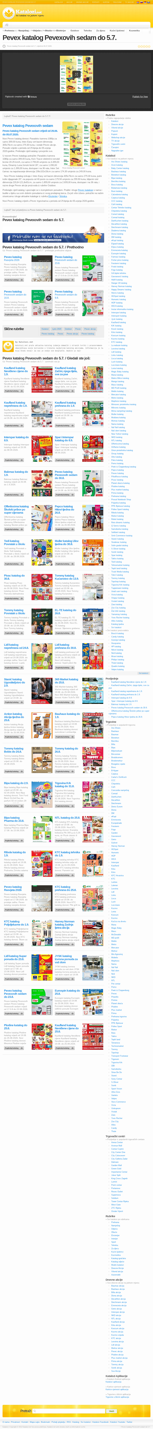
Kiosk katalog (117, 329)
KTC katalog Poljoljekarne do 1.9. (16, 923)
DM (112, 813)
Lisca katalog (117, 358)
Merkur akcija (117, 1348)
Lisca (113, 898)
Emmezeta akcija (118, 1305)
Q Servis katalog (118, 526)
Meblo (114, 941)
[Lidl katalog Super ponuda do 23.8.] (14, 978)
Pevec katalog (48, 334)
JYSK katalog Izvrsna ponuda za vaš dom (66, 959)
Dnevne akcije (117, 124)
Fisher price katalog (119, 260)
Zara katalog (116, 604)
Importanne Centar (119, 1172)
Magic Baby (116, 928)
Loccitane (115, 905)
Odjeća (36, 30)
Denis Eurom (117, 807)
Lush (113, 902)
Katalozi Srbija (145, 2)
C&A (113, 787)
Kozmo (114, 908)
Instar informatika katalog (122, 309)
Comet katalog (117, 214)
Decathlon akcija (118, 1299)
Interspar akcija (118, 1312)
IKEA (113, 859)
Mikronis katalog (118, 408)
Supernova (116, 1195)
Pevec (78, 329)
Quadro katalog (117, 666)
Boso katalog (117, 185)
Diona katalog (117, 234)
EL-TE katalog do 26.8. (65, 612)
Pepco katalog (117, 470)
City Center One (118, 1152)
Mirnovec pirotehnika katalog (123, 404)
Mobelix (114, 957)
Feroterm (115, 826)
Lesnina (114, 889)
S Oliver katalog (118, 549)
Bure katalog (116, 191)
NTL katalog (116, 440)
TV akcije (129, 2)
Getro (113, 839)
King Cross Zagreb (119, 1178)
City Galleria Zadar (119, 1159)
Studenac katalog (118, 542)
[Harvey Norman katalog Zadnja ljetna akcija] (65, 943)
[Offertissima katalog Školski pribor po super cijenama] (14, 528)
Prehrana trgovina (119, 1016)
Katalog (75, 1422)
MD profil (115, 938)
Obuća (48, 30)
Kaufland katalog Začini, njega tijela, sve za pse (66, 371)
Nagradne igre (117, 151)
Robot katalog (117, 519)
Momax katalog (118, 421)
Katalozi (59, 2)
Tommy (114, 1049)
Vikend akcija (117, 1271)
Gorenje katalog (118, 640)
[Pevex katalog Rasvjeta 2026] (14, 279)
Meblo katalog (117, 391)
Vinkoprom (116, 1108)
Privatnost (15, 1422)
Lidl (112, 892)
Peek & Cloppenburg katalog (123, 467)
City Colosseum (118, 1155)
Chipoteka (115, 784)
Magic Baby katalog (119, 371)
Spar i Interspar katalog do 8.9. (64, 439)
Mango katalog (117, 381)
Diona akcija (116, 1296)
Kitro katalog (116, 332)
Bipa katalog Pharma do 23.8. (14, 819)
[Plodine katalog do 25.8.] (14, 1047)
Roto (113, 1033)
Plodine (114, 1007)
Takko (114, 1036)
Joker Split (116, 1175)
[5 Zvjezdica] (149, 46)
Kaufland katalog (118, 322)
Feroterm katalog (118, 263)
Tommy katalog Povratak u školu (14, 612)
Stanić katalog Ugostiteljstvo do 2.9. (14, 682)
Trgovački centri (118, 144)
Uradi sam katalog (119, 591)
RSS (69, 1422)
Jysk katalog (116, 319)
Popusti (95, 2)
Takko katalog (117, 558)
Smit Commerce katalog (121, 535)
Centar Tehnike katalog (121, 207)
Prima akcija (116, 1361)
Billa (113, 744)
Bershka (114, 741)
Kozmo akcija (117, 1332)
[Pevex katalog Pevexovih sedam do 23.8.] (65, 279)
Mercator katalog (118, 394)
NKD (113, 977)
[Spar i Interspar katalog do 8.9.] (65, 459)
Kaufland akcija (118, 1322)
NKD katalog (116, 437)
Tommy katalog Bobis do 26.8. (13, 750)
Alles (113, 1125)
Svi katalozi (116, 627)
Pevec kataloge (85, 190)
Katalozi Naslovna (7, 25)
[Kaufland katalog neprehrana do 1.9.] (14, 424)
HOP (113, 856)
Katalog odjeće (117, 1262)
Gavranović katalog (119, 276)
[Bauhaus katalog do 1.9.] (65, 736)
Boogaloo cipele (118, 764)
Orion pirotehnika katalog (122, 450)
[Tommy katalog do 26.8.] (65, 770)
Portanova (115, 1188)
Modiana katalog (118, 417)
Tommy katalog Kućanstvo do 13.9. (67, 577)
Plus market (116, 1010)
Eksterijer (61, 30)
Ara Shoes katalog (119, 162)
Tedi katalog (116, 562)
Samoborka (116, 1069)
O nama (6, 1422)
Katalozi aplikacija (113, 1382)
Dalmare (114, 1162)
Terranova (115, 1043)
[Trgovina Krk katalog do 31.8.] (65, 805)
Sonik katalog (117, 552)
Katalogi (141, 2)
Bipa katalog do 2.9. (16, 783)
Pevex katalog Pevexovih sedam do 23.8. (15, 993)
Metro (113, 944)
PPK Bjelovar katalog (120, 506)
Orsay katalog (117, 453)
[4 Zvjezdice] (146, 46)
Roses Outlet (117, 1191)
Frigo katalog (117, 270)
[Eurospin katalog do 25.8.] (65, 1012)
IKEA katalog (117, 306)
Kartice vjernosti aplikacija (117, 1389)
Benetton (115, 738)
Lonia (113, 911)
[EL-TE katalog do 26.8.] (65, 632)
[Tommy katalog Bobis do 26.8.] (14, 770)
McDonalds (116, 934)
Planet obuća (117, 1003)
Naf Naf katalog (118, 427)
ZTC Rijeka (116, 1208)
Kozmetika (134, 30)
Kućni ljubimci (117, 30)
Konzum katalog (118, 335)
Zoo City (115, 1121)
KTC (113, 879)
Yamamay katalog (119, 614)
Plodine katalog (118, 486)
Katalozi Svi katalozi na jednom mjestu (23, 13)
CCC (113, 780)
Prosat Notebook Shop (121, 499)
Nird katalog (116, 653)
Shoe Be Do (116, 1072)
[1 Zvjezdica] (139, 46)
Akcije (69, 2)
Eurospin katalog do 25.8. (67, 992)
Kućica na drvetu (118, 921)
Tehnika (88, 30)
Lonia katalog (117, 368)
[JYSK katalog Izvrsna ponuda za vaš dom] (65, 978)
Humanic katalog (118, 299)
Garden (114, 833)
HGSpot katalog (118, 296)
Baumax (114, 734)
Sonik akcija (116, 1368)
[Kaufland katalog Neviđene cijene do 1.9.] (14, 390)
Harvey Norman (118, 846)
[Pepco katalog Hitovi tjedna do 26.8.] (65, 528)
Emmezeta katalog (119, 250)
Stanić (114, 1075)
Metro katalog (117, 398)
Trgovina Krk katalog (120, 585)
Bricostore (115, 754)
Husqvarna (116, 643)
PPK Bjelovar (117, 1023)
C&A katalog (116, 204)
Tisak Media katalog (120, 572)
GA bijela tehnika (118, 273)
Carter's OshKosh (119, 777)
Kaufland (115, 866)
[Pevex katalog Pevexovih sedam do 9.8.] (65, 313)
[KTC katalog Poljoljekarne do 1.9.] (14, 943)
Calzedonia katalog (119, 194)
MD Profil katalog (118, 388)
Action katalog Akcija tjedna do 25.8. (14, 717)
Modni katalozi (117, 1265)
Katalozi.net (26, 342)
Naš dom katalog (118, 431)
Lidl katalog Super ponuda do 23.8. (15, 957)
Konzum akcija (117, 1328)
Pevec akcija (90, 329)
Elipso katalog (117, 247)
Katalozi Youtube (117, 1422)
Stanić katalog (117, 539)
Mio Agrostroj (117, 954)
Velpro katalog (117, 669)
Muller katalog (117, 414)
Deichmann (116, 803)
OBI (113, 1066)
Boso (113, 767)
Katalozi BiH (148, 2)
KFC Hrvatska (117, 875)
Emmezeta (116, 820)
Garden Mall (116, 1165)
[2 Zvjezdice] (141, 46)
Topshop (115, 1053)
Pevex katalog (76, 104)
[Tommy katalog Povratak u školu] (14, 632)
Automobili (115, 1275)
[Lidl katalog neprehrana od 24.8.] (14, 667)
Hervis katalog (117, 293)
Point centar (116, 1185)
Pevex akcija (72, 334)
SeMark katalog (118, 532)
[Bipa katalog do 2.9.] (14, 805)
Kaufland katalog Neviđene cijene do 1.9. (16, 371)
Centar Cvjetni (117, 1149)
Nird (113, 974)
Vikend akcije (82, 2)
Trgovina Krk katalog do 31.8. (64, 785)
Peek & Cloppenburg (120, 990)
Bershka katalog (118, 181)
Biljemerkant (116, 751)
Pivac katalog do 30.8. (14, 577)
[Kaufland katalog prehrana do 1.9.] (65, 424)
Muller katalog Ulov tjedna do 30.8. (66, 542)
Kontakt (25, 1422)
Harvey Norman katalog (121, 286)
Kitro (113, 872)
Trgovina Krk (116, 1062)
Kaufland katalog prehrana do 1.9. (65, 404)
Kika (113, 869)
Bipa (113, 747)
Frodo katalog (117, 267)
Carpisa (114, 774)
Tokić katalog (117, 575)
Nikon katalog (117, 650)
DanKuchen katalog (119, 221)
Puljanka (115, 1020)
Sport (113, 1242)
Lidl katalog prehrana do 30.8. (65, 646)
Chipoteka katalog (119, 211)
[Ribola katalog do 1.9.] (14, 874)
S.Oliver (114, 1082)
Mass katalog (117, 385)
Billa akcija (116, 1292)
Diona (113, 810)
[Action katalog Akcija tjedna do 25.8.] (14, 736)
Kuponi (106, 2)
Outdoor (75, 30)
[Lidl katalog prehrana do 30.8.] (65, 667)
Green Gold (116, 1169)
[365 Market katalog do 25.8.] (65, 701)
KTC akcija (116, 1338)
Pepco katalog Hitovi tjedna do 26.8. (64, 509)
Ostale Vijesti (117, 1211)
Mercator (115, 948)
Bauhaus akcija (118, 1289)
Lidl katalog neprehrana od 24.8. (16, 646)
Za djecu (100, 30)
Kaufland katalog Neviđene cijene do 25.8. (67, 1028)
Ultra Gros (115, 1092)
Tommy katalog (118, 578)
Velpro (114, 1098)
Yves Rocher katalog (120, 617)
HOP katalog (116, 303)
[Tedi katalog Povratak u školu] (14, 563)
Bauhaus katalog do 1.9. (67, 715)
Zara (113, 1115)
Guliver (114, 843)
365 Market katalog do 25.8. (66, 681)
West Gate (116, 1205)
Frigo (113, 829)
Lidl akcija (115, 1345)
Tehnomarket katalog (120, 565)
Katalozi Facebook (100, 1422)
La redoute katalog (119, 345)
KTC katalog (116, 342)
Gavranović (116, 836)
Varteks (114, 1095)
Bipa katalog (116, 178)
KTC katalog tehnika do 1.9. (67, 854)
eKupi (113, 816)
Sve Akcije (116, 1371)
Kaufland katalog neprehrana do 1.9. (15, 404)
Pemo (113, 987)
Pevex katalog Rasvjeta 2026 (13, 888)
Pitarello (114, 997)
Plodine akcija (117, 1355)
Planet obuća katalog (120, 483)
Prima (113, 1013)
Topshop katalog (118, 581)
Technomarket (117, 1046)
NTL (113, 980)
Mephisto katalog (118, 401)
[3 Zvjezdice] (144, 46)
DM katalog (116, 237)
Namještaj (24, 30)
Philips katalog (117, 660)
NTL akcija (116, 1318)
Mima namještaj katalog (121, 411)
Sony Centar (116, 1079)
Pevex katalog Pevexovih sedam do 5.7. (59, 37)
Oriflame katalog (118, 447)
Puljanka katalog (118, 503)
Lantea (114, 882)
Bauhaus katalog (118, 171)
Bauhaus (115, 731)
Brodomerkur (116, 761)
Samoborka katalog (119, 529)
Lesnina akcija (117, 1341)
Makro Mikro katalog (120, 378)
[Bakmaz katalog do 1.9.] (14, 494)
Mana (113, 925)
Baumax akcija (117, 1286)
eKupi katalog (117, 240)
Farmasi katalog (118, 257)
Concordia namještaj (120, 790)
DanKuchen (116, 797)
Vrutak (114, 1112)
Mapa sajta (34, 1422)
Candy (114, 1128)
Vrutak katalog (117, 601)
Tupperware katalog (119, 588)
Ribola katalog (117, 513)
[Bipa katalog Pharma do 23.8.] (14, 839)
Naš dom (115, 971)
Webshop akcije (118, 137)
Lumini (114, 1182)
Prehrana (9, 30)
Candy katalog (117, 637)
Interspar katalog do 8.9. (16, 439)
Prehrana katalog (118, 496)
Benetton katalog (118, 175)
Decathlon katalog (119, 224)
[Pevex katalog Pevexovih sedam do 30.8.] (65, 494)
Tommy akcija (117, 1364)
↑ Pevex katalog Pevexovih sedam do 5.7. (135, 1427)
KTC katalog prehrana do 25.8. (65, 888)
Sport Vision (116, 1089)
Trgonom (115, 1059)
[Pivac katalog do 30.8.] (14, 597)
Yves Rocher (116, 1118)
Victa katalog (117, 595)
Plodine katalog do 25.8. (15, 1027)
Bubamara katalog (119, 188)
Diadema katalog (118, 230)
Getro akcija (116, 1309)
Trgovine (117, 2)
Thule (113, 1131)
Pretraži (25, 1411)
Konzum (114, 915)
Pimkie (114, 1000)
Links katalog (117, 355)
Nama (113, 964)
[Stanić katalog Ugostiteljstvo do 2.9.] (14, 701)
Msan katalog (117, 656)
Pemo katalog (117, 463)
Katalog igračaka (118, 1258)
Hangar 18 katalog (119, 283)
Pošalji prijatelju (58, 1422)
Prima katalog (117, 493)
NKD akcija (116, 1315)
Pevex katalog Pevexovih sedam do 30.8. (66, 475)
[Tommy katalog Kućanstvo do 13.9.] (65, 597)
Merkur (114, 951)
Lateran (114, 885)
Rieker (114, 1030)
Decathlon (115, 800)
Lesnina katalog (118, 349)
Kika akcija (116, 1325)
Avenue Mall (116, 1146)
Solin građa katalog (119, 545)
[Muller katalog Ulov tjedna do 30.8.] (65, 563)
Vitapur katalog (117, 598)
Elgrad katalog (117, 244)
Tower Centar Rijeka (120, 1201)
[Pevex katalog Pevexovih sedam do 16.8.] (14, 313)
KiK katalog (116, 326)
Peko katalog (117, 460)
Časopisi (115, 147)
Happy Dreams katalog (121, 289)
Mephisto (115, 961)
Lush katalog (116, 362)
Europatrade (116, 823)
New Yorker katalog (119, 434)
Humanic (115, 852)
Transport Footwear (119, 1056)
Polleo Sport (116, 1026)
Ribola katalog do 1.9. (15, 854)
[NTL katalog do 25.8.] (65, 839)
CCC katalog (116, 201)
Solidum (114, 1198)
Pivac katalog (117, 480)
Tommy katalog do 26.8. (66, 750)
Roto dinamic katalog (120, 522)
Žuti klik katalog (118, 611)
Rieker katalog (117, 516)
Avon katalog (117, 165)
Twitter (129, 1422)
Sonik (113, 1085)
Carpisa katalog (118, 198)
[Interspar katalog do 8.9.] (14, 459)
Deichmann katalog (119, 227)
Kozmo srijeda (117, 1335)
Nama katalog (117, 424)
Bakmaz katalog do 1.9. (16, 473)
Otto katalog (116, 457)
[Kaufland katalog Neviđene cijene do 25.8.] (65, 1047)
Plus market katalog (120, 490)
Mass (113, 931)
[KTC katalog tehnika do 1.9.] (65, 874)
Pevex (60, 334)
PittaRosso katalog (119, 476)
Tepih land (115, 1039)
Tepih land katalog (119, 568)
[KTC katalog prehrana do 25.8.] (65, 909)
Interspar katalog (118, 312)
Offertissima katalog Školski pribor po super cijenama (16, 509)
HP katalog (116, 646)
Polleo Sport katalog (120, 509)
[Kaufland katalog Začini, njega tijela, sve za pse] (65, 390)
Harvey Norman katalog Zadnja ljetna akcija (64, 924)
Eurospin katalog (118, 253)
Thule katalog (117, 663)
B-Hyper (114, 770)
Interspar (115, 862)
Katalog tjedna (117, 624)
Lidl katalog (116, 352)
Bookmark (45, 1422)
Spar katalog (116, 555)
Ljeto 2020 (56, 329)
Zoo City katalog (118, 608)
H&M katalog (117, 280)
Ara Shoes (115, 728)
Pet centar (115, 984)
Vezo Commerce (118, 1102)
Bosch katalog (117, 633)
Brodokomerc (117, 757)
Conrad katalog (117, 217)
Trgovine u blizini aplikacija (117, 1397)
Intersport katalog (118, 316)
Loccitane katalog (119, 365)
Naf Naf (114, 967)
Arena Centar (117, 1142)
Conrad (114, 793)
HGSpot (114, 849)
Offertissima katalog (120, 444)
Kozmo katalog (117, 339)
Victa (113, 1105)
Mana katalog (117, 375)
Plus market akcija (119, 1358)
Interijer (114, 1239)
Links (113, 895)
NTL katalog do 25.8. (67, 817)
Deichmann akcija (119, 1302)
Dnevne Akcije (117, 1268)
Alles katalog (117, 621)
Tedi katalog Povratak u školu (14, 542)
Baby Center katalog (120, 168)
